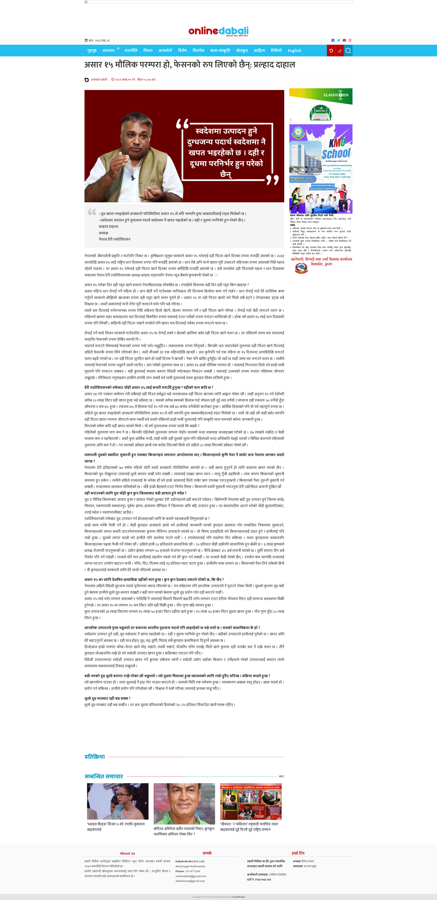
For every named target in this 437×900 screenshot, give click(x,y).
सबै (280, 776)
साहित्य (259, 50)
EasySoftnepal (238, 897)
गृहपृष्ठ (92, 50)
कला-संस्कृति (220, 50)
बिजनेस (198, 50)
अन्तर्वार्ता (165, 50)
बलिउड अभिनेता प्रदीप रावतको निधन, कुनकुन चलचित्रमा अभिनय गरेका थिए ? (184, 831)
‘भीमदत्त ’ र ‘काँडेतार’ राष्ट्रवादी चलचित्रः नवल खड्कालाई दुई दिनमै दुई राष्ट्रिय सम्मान (249, 827)
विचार (148, 50)
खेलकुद (242, 50)
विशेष (182, 50)
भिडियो (276, 50)
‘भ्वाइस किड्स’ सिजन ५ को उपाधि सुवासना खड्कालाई (116, 827)
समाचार (109, 50)
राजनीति (131, 50)
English (294, 50)
